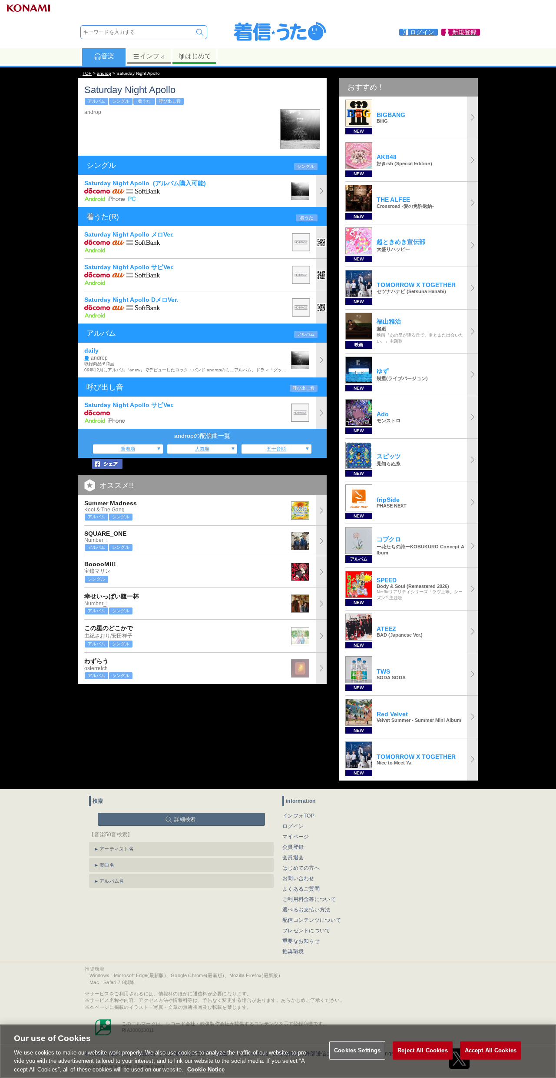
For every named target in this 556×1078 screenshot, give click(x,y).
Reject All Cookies (422, 1050)
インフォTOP (298, 816)
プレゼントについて (306, 931)
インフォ (153, 56)
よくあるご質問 (301, 889)
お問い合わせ (298, 878)
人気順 (202, 448)
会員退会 (293, 857)
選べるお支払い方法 (306, 910)
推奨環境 (293, 951)
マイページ (295, 837)
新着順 (128, 448)
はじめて (198, 56)
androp (104, 73)
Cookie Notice (206, 1069)
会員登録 (293, 847)
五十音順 (276, 448)
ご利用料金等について (309, 899)
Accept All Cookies (490, 1050)
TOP (87, 73)
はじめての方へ (301, 868)
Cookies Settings (357, 1050)
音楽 (107, 56)
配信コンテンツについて (311, 920)
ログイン (293, 826)
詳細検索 (184, 819)
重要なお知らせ (301, 941)
